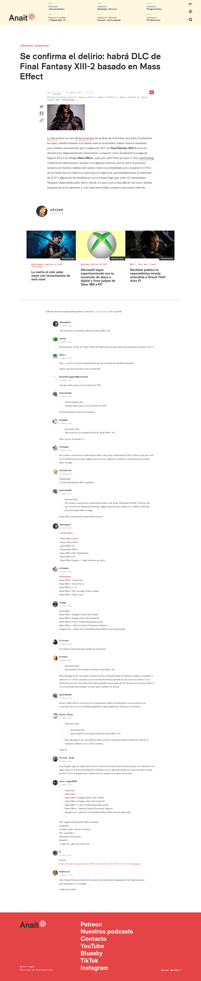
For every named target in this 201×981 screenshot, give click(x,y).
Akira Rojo (66, 714)
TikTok (89, 960)
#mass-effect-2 (107, 97)
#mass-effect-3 (129, 97)
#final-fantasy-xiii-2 (61, 97)
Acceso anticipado (109, 20)
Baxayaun (65, 322)
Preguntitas (154, 9)
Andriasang (146, 158)
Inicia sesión (102, 311)
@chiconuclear (84, 138)
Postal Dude (66, 757)
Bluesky (91, 953)
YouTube (92, 946)
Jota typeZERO (68, 781)
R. (60, 851)
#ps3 (144, 97)
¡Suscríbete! (56, 9)
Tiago (62, 602)
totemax (64, 446)
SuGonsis (64, 871)
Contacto (94, 938)
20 (151, 92)
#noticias (68, 99)
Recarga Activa (107, 9)
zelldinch (65, 470)
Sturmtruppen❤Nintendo (73, 376)
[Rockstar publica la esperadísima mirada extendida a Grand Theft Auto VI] (150, 244)
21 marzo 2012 (66, 326)
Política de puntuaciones (36, 969)
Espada (63, 420)
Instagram (94, 967)
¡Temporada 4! (57, 20)
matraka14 (65, 393)
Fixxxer (64, 640)
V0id (62, 354)
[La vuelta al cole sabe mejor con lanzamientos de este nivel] (51, 244)
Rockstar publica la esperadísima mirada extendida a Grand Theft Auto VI (148, 275)
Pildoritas (153, 20)
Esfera (63, 656)
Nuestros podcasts (107, 931)
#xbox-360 (53, 99)
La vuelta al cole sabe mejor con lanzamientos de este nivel (50, 275)
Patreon (91, 924)
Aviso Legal (27, 966)
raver (62, 338)
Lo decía (52, 138)
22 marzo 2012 (65, 855)
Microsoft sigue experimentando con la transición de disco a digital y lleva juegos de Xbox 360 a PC (98, 277)
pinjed (57, 92)
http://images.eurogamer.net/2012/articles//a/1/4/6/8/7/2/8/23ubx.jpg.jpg (99, 863)
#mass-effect (87, 97)
